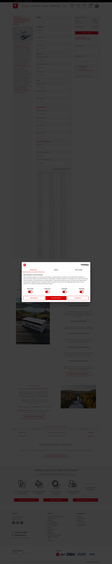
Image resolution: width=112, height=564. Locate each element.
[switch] (47, 292)
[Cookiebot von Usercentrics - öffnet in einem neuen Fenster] (82, 265)
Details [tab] (56, 270)
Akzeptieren (78, 298)
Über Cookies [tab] (78, 270)
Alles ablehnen (34, 298)
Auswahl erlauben (56, 298)
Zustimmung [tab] (33, 270)
